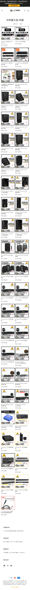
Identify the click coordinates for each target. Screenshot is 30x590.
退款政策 (17, 587)
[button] (2, 10)
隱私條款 (13, 587)
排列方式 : (15, 24)
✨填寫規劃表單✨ (14, 5)
